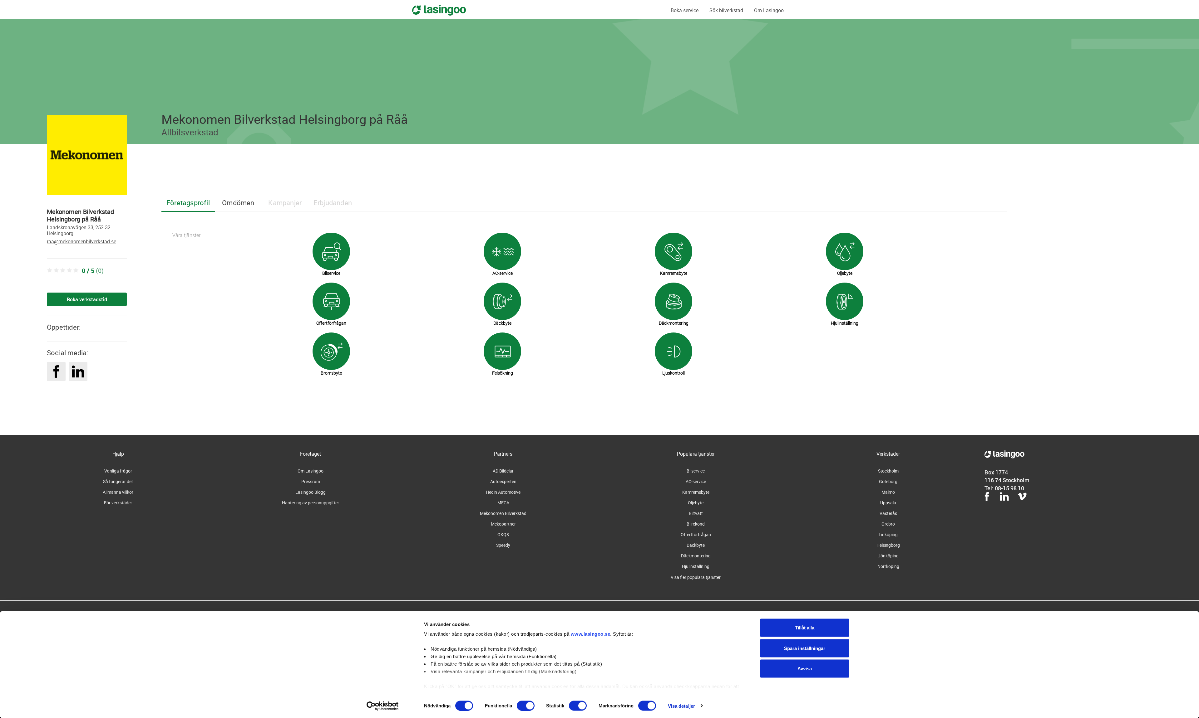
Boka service (684, 10)
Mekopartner (503, 524)
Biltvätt (696, 513)
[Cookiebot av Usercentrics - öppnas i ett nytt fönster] (382, 706)
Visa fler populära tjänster (696, 577)
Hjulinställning (695, 566)
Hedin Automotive (503, 492)
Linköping (888, 534)
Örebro (888, 524)
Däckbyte (696, 545)
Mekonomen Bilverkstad (503, 513)
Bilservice (696, 471)
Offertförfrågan (696, 534)
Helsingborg (60, 233)
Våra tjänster (186, 235)
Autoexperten (503, 481)
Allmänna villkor (118, 492)
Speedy (503, 545)
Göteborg (888, 481)
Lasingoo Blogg (310, 492)
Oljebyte (695, 503)
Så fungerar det (118, 481)
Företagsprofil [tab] (188, 202)
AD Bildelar (503, 471)
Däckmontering (696, 556)
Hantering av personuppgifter (310, 503)
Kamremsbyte (695, 492)
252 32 (103, 227)
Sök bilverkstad (726, 10)
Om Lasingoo (769, 10)
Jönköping (888, 556)
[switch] (526, 706)
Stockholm (888, 471)
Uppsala (888, 503)
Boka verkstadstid (87, 299)
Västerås (888, 513)
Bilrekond (696, 524)
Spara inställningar (804, 648)
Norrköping (888, 566)
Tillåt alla (804, 627)
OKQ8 (503, 534)
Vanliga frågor (118, 471)
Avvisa (804, 668)
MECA (503, 503)
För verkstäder (118, 503)
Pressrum (310, 481)
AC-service (696, 481)
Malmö (888, 492)
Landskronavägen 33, (70, 227)
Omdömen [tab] (238, 202)
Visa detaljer (681, 705)
